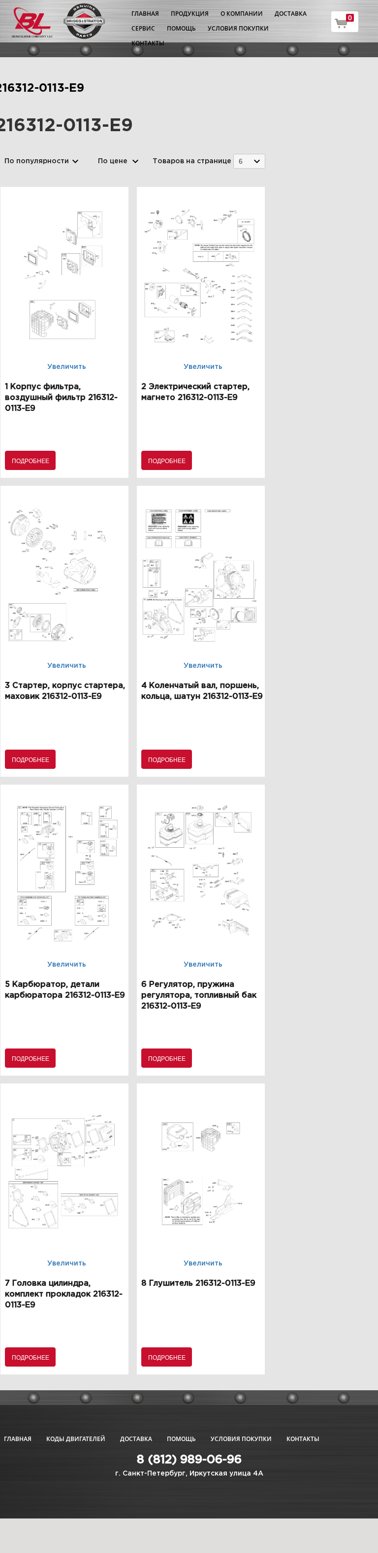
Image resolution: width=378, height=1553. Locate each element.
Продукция (190, 13)
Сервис (143, 28)
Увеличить (66, 367)
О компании (241, 13)
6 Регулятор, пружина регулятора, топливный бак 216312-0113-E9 (198, 995)
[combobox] (249, 161)
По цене (112, 161)
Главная (145, 13)
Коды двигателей (75, 1439)
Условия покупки (238, 28)
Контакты (147, 43)
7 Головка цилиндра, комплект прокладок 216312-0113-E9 (64, 1294)
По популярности (36, 161)
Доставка (291, 13)
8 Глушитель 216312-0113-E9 (198, 1283)
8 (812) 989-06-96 (189, 1459)
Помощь (181, 28)
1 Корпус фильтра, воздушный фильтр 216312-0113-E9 (61, 397)
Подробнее (30, 460)
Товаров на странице (192, 161)
